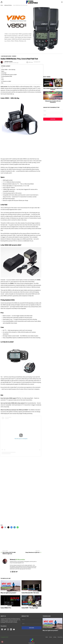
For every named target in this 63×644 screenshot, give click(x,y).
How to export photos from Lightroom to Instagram (52, 89)
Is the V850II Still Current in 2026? (9, 74)
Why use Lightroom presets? (8, 593)
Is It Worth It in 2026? (6, 81)
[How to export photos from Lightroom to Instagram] (52, 83)
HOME (46, 637)
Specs (2, 71)
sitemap (54, 637)
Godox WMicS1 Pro (6, 608)
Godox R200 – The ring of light (30, 608)
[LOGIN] (61, 2)
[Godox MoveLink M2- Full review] (31, 585)
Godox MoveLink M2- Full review (30, 593)
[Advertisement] (21, 148)
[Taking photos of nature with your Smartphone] (52, 95)
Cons (2, 79)
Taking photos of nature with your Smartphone (53, 101)
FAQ (2, 83)
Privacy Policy (60, 637)
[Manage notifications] (2, 642)
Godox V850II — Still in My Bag (8, 69)
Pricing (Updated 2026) (6, 76)
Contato (50, 637)
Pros (2, 78)
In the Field (3, 73)
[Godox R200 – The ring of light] (31, 600)
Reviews (30, 590)
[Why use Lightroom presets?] (10, 585)
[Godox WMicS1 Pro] (10, 600)
